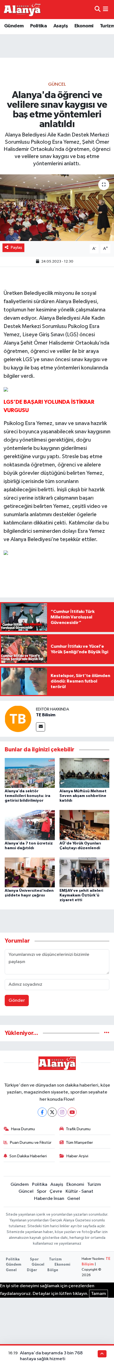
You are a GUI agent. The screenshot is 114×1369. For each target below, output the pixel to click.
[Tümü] (106, 1033)
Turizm (94, 1184)
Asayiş (60, 25)
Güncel (57, 84)
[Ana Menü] (105, 9)
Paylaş (16, 247)
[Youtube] (72, 1112)
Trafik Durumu (78, 1129)
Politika (38, 25)
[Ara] (97, 9)
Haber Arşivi (77, 1156)
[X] (52, 1112)
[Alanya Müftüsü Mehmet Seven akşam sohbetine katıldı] (84, 772)
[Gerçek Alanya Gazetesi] (22, 9)
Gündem (14, 25)
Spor (41, 1191)
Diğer (32, 1270)
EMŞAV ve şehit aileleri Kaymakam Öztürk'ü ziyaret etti (81, 895)
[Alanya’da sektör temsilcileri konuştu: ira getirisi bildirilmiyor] (30, 772)
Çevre (56, 1191)
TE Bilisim (45, 715)
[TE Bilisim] (18, 718)
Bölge (52, 1270)
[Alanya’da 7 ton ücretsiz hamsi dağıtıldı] (30, 824)
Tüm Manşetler (79, 1142)
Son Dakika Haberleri (28, 1156)
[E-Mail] (40, 726)
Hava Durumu (23, 1129)
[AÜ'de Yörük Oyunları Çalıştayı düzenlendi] (84, 824)
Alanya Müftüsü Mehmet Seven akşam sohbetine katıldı (83, 795)
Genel (73, 1198)
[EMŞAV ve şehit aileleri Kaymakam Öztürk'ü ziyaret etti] (84, 872)
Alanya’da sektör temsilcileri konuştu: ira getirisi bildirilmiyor (27, 795)
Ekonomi (84, 25)
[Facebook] (42, 1112)
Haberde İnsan (49, 1198)
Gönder (17, 1000)
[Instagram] (62, 1112)
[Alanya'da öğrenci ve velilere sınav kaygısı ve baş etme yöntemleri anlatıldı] (57, 207)
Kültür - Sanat (79, 1191)
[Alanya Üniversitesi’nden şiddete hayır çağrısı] (30, 872)
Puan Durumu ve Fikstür (30, 1142)
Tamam (98, 1293)
